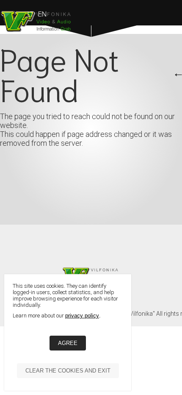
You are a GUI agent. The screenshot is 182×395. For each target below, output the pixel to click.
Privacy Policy (82, 315)
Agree (67, 343)
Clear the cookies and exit (67, 370)
